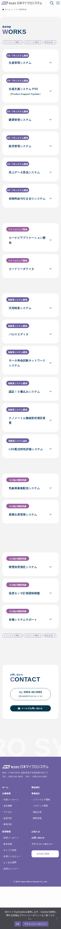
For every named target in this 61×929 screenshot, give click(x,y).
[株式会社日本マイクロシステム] (21, 3)
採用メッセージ (11, 838)
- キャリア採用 (9, 850)
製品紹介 (36, 787)
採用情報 (6, 831)
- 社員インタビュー (11, 856)
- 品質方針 (7, 818)
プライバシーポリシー (42, 844)
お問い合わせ (38, 838)
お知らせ (36, 831)
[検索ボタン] (52, 3)
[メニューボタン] (58, 3)
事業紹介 (36, 793)
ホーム (5, 787)
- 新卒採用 (7, 844)
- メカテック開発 (40, 806)
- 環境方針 (7, 824)
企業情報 (6, 793)
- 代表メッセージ (10, 799)
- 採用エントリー (10, 869)
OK (17, 924)
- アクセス (7, 812)
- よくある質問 (9, 862)
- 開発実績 (37, 818)
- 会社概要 (7, 806)
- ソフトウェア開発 (41, 799)
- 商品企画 (37, 812)
